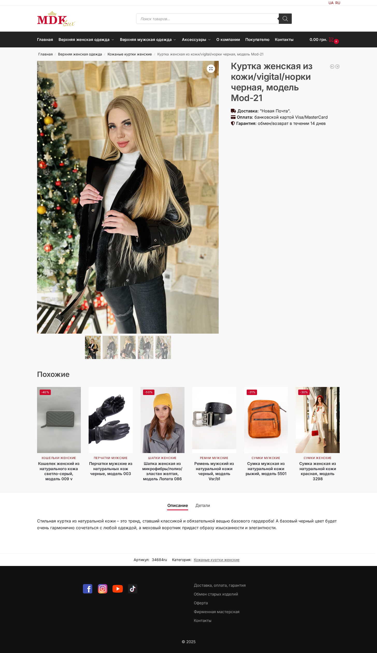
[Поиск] (285, 18)
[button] (325, 39)
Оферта (201, 602)
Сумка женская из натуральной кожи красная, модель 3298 (317, 471)
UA (331, 3)
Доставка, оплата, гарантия (220, 585)
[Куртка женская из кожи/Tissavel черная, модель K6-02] (337, 66)
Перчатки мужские (111, 458)
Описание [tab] (177, 505)
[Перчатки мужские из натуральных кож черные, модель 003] (111, 420)
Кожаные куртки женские (130, 54)
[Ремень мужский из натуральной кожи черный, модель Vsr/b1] (214, 420)
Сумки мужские (266, 458)
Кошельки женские (59, 458)
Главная (45, 54)
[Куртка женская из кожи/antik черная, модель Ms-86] (332, 66)
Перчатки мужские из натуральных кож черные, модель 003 (110, 468)
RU (337, 3)
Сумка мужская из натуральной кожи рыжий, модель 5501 (266, 468)
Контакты (202, 620)
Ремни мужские (214, 458)
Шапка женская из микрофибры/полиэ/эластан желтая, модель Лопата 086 (162, 471)
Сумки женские (318, 458)
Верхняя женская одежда (80, 54)
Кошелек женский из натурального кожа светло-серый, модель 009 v (59, 471)
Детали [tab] (202, 505)
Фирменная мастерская (216, 611)
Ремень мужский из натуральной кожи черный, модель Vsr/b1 (214, 471)
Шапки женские (162, 458)
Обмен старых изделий (216, 594)
